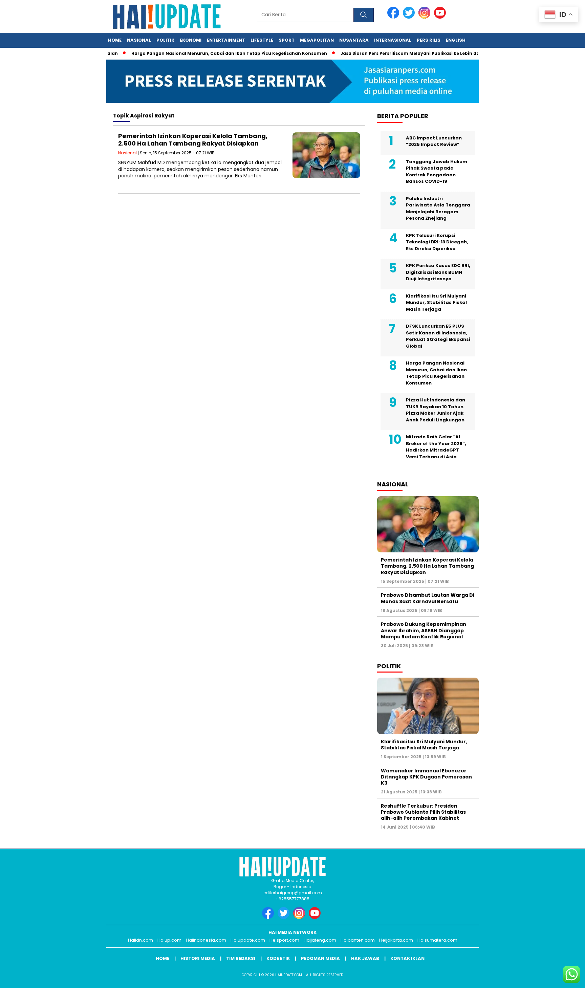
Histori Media (197, 958)
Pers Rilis (428, 40)
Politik (165, 40)
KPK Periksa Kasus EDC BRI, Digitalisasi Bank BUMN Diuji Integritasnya (438, 272)
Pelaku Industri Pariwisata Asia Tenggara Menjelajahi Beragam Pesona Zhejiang (438, 208)
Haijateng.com (320, 940)
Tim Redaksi (240, 958)
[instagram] (425, 17)
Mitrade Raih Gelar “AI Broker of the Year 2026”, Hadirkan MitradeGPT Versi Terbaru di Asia (436, 447)
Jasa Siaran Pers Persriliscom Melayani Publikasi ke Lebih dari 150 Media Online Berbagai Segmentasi (441, 53)
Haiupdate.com (248, 940)
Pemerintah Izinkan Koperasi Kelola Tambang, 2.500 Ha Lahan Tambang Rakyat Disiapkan (192, 140)
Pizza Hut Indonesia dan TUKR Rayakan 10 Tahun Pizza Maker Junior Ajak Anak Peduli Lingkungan (435, 410)
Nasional (139, 40)
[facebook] (394, 17)
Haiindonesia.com (206, 940)
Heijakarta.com (396, 940)
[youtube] (441, 17)
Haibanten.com (358, 940)
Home (115, 40)
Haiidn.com (140, 940)
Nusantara (354, 40)
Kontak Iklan (407, 958)
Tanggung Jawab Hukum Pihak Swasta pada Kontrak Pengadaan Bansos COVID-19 (436, 171)
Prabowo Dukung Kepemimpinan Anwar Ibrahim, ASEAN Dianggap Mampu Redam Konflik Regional (423, 630)
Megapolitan (317, 40)
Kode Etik (278, 958)
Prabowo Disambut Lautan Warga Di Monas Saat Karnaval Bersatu (427, 598)
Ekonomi (190, 40)
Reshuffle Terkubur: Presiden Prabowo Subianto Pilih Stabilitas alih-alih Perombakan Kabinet (423, 812)
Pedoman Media (320, 958)
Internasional (392, 40)
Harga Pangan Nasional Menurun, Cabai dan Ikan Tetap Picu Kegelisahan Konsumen (213, 53)
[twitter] (410, 17)
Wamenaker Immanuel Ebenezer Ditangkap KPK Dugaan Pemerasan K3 (426, 776)
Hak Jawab (365, 958)
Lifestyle (262, 40)
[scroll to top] (561, 977)
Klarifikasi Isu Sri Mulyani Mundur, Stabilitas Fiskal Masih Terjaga (436, 302)
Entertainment (226, 40)
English (455, 40)
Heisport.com (284, 940)
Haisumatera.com (437, 940)
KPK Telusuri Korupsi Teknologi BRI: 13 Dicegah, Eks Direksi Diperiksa (437, 242)
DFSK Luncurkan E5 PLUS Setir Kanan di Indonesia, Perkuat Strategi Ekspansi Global (438, 336)
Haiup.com (169, 940)
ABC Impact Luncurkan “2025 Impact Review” (434, 141)
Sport (287, 40)
